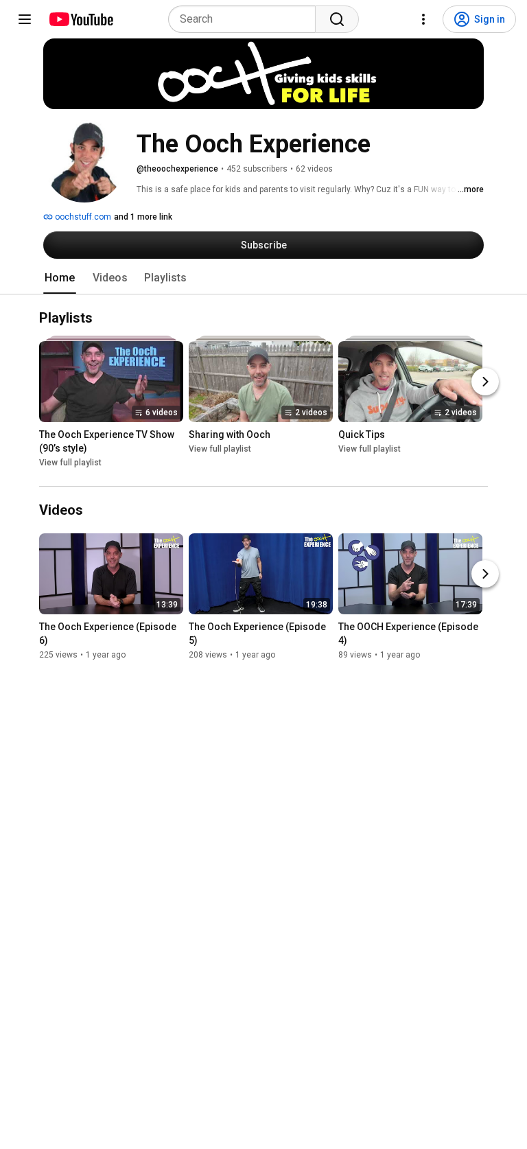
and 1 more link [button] (143, 217)
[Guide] (24, 19)
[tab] (59, 278)
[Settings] (423, 19)
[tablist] (263, 278)
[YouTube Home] (80, 19)
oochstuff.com (82, 217)
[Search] (337, 19)
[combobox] (246, 19)
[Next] (485, 382)
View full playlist (70, 463)
